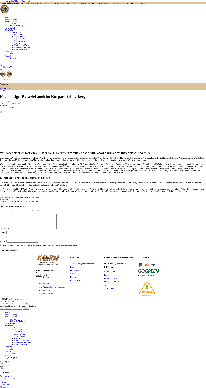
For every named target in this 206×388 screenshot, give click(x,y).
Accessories (18, 37)
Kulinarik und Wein (21, 45)
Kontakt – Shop (15, 32)
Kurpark (13, 24)
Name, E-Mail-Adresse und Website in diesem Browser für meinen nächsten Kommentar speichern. (40, 246)
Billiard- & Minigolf (17, 26)
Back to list (4, 199)
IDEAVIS (14, 301)
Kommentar (5, 228)
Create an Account (7, 376)
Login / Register (11, 358)
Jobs (11, 54)
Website (3, 241)
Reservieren (14, 58)
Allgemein (9, 88)
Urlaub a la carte (20, 49)
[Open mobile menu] (1, 70)
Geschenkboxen (20, 41)
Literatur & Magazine (22, 47)
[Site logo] (5, 13)
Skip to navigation (7, 1)
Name (3, 232)
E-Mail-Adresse (6, 237)
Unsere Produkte (16, 34)
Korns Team (15, 103)
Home (2, 88)
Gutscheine (18, 43)
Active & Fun (19, 39)
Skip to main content (22, 1)
